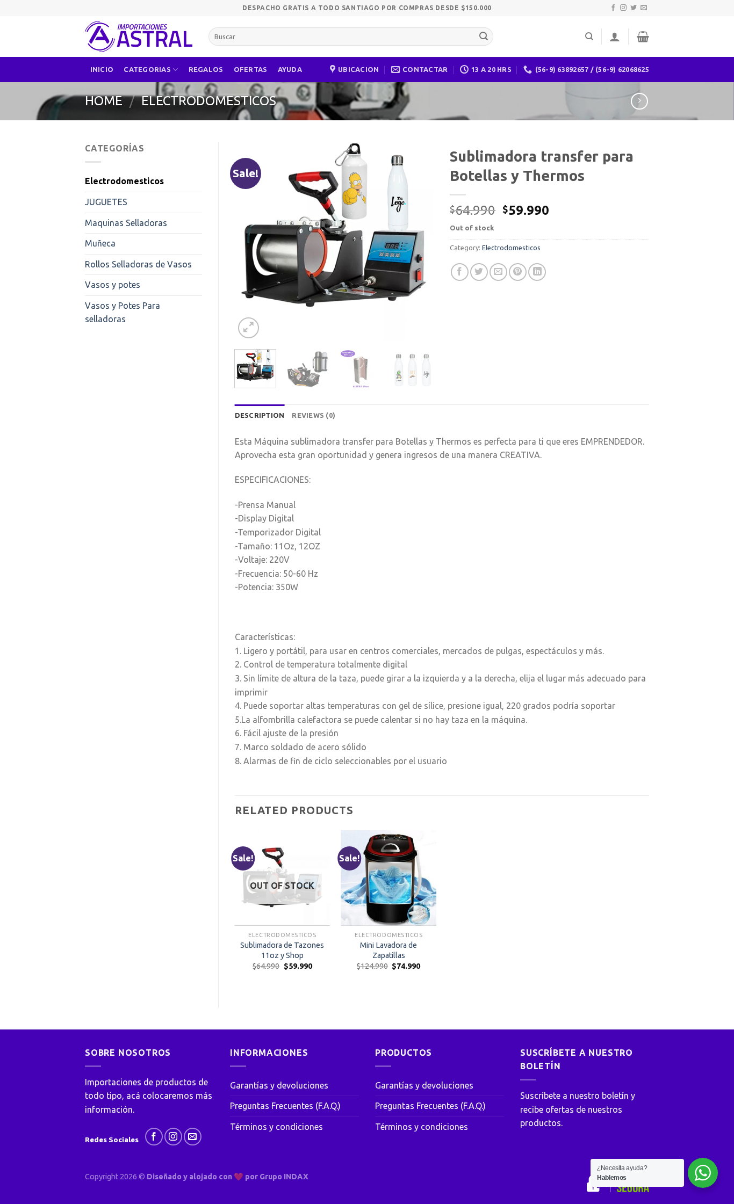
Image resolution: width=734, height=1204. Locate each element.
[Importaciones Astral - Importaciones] (138, 36)
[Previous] (252, 241)
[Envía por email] (498, 272)
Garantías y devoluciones (279, 1085)
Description (260, 415)
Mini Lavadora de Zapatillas (388, 950)
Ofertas (251, 69)
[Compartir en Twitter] (479, 272)
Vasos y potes (112, 284)
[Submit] (483, 36)
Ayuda (290, 69)
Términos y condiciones (276, 1127)
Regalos (206, 69)
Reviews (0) (313, 415)
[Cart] (643, 36)
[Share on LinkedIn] (537, 272)
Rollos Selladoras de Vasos (138, 264)
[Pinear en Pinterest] (518, 272)
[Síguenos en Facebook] (613, 8)
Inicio (102, 69)
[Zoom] (248, 327)
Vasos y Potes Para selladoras (122, 312)
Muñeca (100, 243)
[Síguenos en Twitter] (633, 8)
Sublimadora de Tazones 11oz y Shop (282, 950)
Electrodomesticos (208, 100)
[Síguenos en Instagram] (623, 8)
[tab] (260, 415)
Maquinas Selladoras (126, 223)
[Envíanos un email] (644, 8)
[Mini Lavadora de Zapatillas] (388, 878)
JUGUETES (106, 202)
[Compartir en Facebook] (460, 272)
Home (104, 100)
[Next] (416, 241)
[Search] (589, 36)
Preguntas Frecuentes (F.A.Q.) (285, 1106)
